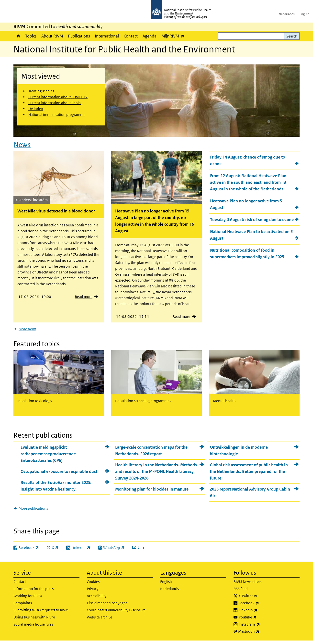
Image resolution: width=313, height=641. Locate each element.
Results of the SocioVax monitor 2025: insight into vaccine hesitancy (56, 486)
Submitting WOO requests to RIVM (40, 610)
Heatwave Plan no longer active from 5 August (246, 204)
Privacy (92, 588)
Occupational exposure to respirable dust (59, 471)
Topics (30, 36)
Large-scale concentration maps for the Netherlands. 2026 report (151, 450)
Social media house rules (33, 624)
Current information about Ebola (54, 102)
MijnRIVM (174, 36)
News (22, 145)
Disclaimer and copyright (107, 603)
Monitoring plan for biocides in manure (152, 489)
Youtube (260, 617)
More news (27, 329)
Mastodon (261, 631)
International (107, 36)
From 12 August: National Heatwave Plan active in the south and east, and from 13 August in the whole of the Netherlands (248, 182)
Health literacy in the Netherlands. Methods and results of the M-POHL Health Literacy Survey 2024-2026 (156, 471)
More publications (33, 508)
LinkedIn (261, 609)
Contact (131, 36)
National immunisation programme (56, 114)
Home (18, 36)
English (304, 14)
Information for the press (33, 588)
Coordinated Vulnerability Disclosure (116, 610)
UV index (35, 108)
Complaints (22, 603)
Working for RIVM (27, 595)
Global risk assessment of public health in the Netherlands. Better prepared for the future (249, 471)
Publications (79, 36)
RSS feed (241, 588)
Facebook (262, 602)
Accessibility (96, 595)
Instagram (262, 624)
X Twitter (261, 595)
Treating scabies (41, 91)
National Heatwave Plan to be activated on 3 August (251, 235)
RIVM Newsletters (247, 581)
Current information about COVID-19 (58, 97)
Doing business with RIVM (34, 617)
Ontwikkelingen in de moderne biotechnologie (239, 450)
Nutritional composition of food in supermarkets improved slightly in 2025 (247, 253)
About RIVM (52, 36)
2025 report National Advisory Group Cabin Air (250, 492)
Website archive (99, 617)
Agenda (149, 36)
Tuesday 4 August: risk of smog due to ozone (252, 219)
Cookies (93, 581)
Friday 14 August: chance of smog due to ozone (247, 160)
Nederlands (287, 14)
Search (291, 36)
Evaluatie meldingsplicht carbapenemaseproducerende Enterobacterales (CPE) (48, 453)
